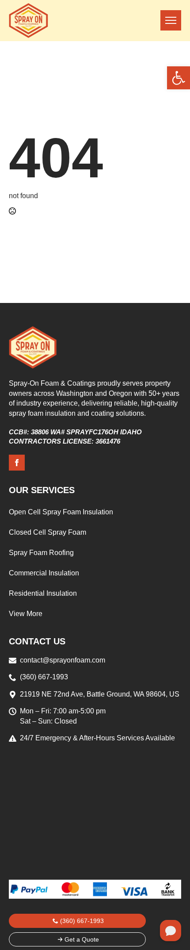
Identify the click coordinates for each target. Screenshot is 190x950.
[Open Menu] (170, 20)
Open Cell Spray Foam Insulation (61, 512)
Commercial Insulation (44, 573)
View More (25, 613)
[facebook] (17, 463)
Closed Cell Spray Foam (47, 532)
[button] (178, 77)
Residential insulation (43, 593)
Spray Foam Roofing (41, 552)
